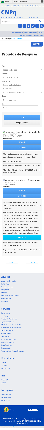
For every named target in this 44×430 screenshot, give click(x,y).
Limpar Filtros (22, 122)
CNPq (13, 39)
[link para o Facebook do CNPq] (28, 26)
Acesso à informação (20, 2)
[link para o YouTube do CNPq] (20, 26)
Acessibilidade (11, 5)
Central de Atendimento (30, 32)
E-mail (22, 142)
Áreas (4, 96)
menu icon (42, 1)
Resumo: (6, 161)
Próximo (32, 262)
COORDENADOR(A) (10, 134)
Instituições (6, 81)
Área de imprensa (38, 35)
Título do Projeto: (9, 154)
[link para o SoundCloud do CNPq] (24, 26)
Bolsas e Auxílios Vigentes (20, 39)
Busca (4, 104)
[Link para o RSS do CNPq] (42, 26)
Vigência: (7, 170)
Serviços (41, 32)
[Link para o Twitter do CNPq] (33, 26)
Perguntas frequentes (17, 32)
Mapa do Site (33, 5)
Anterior (12, 262)
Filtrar (22, 117)
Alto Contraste (22, 5)
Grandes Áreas (7, 89)
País (3, 66)
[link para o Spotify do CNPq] (37, 26)
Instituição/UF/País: (10, 165)
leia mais (22, 237)
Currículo (22, 147)
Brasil (6, 2)
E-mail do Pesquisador (26, 35)
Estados (5, 74)
